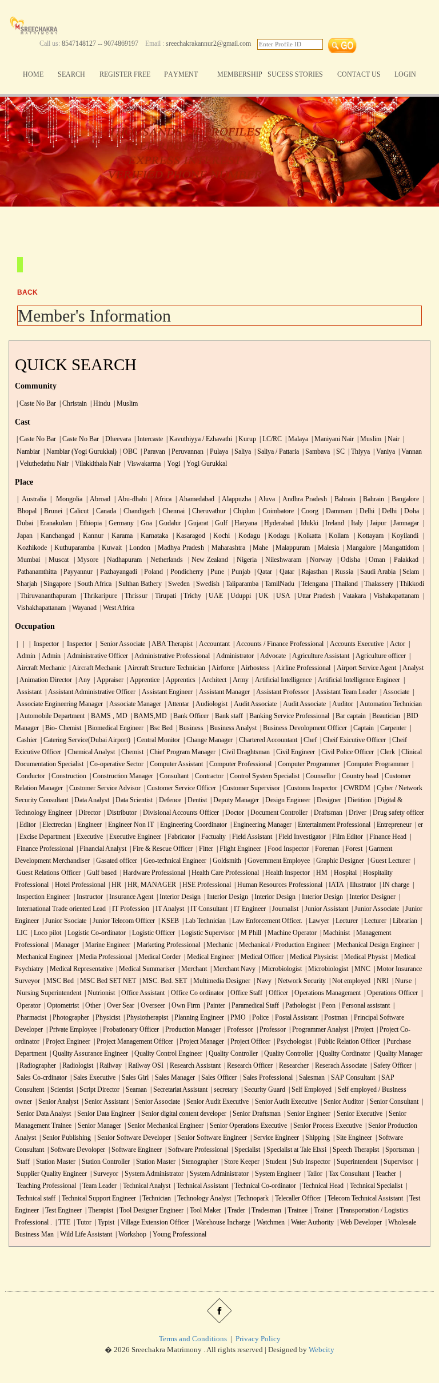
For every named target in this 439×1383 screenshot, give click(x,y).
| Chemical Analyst (89, 752)
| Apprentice (142, 680)
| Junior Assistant (324, 909)
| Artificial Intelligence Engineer (356, 680)
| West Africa (116, 608)
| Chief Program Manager (180, 752)
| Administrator (232, 656)
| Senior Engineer (306, 1114)
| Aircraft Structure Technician (164, 668)
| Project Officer (248, 1041)
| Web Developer (359, 1222)
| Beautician (384, 716)
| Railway (108, 1065)
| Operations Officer (390, 993)
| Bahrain (342, 499)
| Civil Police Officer (345, 752)
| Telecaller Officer (295, 1198)
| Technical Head (321, 1186)
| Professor (237, 1029)
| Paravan (152, 451)
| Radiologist (75, 1065)
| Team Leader (97, 1186)
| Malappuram (290, 548)
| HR (114, 885)
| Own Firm (183, 1005)
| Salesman (309, 1077)
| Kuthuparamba (71, 548)
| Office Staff (244, 993)
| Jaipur (376, 523)
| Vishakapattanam (393, 596)
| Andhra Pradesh (302, 499)
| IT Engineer (247, 909)
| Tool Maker (203, 1210)
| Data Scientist (132, 800)
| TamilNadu (277, 584)
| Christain (72, 403)
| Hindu (99, 403)
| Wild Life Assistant (83, 1234)
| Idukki (307, 523)
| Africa (160, 499)
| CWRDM (354, 788)
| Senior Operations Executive (246, 1126)
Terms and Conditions (193, 1338)
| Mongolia (65, 499)
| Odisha (347, 560)
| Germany (118, 523)
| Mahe (258, 548)
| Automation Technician (388, 704)
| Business (188, 728)
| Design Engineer (285, 800)
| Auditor (340, 704)
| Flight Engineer (238, 849)
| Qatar (262, 572)
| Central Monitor (156, 740)
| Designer (326, 800)
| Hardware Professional (151, 873)
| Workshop (130, 1234)
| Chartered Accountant (265, 740)
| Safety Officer (390, 1065)
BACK (27, 292)
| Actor (395, 644)
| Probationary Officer (128, 1029)
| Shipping (315, 1138)
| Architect (211, 680)
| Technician (154, 1198)
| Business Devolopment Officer (302, 728)
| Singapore (55, 584)
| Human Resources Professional (277, 885)
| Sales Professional (265, 1077)
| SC (338, 451)
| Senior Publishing (64, 1138)
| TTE (62, 1222)
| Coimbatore (275, 511)
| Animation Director (43, 680)
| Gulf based (99, 873)
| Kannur (90, 536)
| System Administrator (151, 1174)
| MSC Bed (58, 981)
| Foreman (324, 849)
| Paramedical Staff (253, 1005)
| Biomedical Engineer (113, 728)
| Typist (103, 1222)
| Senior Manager (97, 1126)
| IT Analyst (167, 909)
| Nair (391, 439)
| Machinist (334, 933)
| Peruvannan (185, 451)
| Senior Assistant (104, 1101)
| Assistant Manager (222, 692)
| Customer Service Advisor (103, 788)
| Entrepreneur (392, 825)
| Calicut (76, 511)
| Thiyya (359, 451)
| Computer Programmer (306, 764)
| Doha (409, 511)
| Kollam (336, 536)
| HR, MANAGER (149, 885)
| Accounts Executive (354, 644)
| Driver (355, 813)
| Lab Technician (203, 921)
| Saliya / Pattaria (276, 451)
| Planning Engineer (197, 1017)
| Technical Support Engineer (96, 1198)
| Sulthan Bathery (138, 584)
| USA (280, 596)
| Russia (341, 572)
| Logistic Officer (151, 933)
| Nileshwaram (280, 560)
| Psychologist (292, 1041)
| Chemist (130, 752)
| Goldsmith (224, 861)
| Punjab (238, 572)
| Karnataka (151, 536)
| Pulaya (216, 451)
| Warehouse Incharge (220, 1222)
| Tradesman (264, 1210)
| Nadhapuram (121, 560)
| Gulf (219, 523)
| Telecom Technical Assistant (363, 1198)
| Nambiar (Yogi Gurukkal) (79, 451)
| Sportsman (397, 1150)
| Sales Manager (172, 1077)
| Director (87, 813)
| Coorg (307, 511)
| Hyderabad (276, 523)
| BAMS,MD (148, 716)
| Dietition (357, 800)
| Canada (102, 511)
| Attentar (176, 704)
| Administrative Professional (170, 656)
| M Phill (248, 933)
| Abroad (97, 499)
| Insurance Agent (129, 897)
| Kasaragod (187, 536)
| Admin (49, 656)
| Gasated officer (114, 861)
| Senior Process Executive (325, 1126)
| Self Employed (309, 1089)
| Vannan (409, 451)
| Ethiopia (88, 523)
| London (137, 548)
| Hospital (343, 873)
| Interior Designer (370, 897)
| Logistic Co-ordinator (94, 933)
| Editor (25, 825)
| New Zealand (206, 560)
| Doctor (232, 813)
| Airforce (220, 668)
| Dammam (336, 511)
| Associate (393, 692)
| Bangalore (402, 499)
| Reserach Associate (338, 1065)
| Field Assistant (250, 837)
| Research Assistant (193, 1065)
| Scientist (59, 1089)
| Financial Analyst (100, 849)
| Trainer (321, 1210)
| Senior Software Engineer (210, 1138)
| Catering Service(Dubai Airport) (84, 740)
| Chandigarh (136, 511)
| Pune (214, 572)
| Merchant (192, 969)
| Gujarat (195, 523)
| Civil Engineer (293, 752)
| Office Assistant (141, 993)
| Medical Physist (364, 957)
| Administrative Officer (95, 656)
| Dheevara (116, 439)
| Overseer (150, 1005)
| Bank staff (226, 716)
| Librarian (402, 921)
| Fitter (203, 849)
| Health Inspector (285, 873)
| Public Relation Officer (346, 1041)
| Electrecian (54, 825)
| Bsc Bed (159, 728)
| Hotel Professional (77, 885)
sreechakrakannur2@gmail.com (208, 43)
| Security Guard (262, 1089)
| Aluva (264, 499)
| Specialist (246, 1150)
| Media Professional (103, 957)
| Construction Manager (120, 776)
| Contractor (207, 776)
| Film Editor (345, 837)
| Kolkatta (306, 536)
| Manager (64, 945)
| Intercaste (148, 439)
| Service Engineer (274, 1138)
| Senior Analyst (56, 1101)
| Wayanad (82, 608)
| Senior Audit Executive (215, 1101)
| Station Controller (103, 1162)
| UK (261, 596)
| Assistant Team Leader (344, 692)
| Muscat (56, 560)
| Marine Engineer (105, 945)
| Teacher (383, 1174)
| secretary (223, 1089)
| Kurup (245, 439)
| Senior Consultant (391, 1101)
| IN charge (393, 885)
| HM (320, 873)
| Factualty (211, 837)
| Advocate (271, 656)
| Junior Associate (374, 909)
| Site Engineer (353, 1138)
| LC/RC (270, 439)
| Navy (262, 981)
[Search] (342, 44)
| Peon (326, 1005)
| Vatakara (351, 596)
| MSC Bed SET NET (105, 981)
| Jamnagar (404, 523)
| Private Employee (71, 1029)
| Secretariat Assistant (178, 1089)
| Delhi (364, 511)
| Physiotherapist (145, 1017)
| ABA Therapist (170, 644)
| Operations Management (325, 993)
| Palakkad (403, 560)
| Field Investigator (300, 837)
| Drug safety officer (396, 813)
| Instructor (87, 897)
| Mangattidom (397, 548)
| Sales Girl (133, 1077)
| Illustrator (360, 885)
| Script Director (97, 1089)
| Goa (143, 523)
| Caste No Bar (35, 403)
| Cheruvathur (205, 511)
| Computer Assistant (174, 764)
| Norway (318, 560)
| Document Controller (277, 813)
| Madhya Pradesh (178, 548)
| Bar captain (348, 716)
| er (418, 825)
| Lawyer (316, 921)
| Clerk (385, 752)
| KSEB (168, 921)
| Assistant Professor (280, 692)
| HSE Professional (204, 885)
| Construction (66, 776)
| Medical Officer (260, 957)
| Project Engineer (65, 1041)
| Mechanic (217, 945)
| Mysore (85, 560)
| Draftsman (325, 813)
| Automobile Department (50, 716)
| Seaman (134, 1089)
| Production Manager (191, 1029)
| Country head (357, 776)
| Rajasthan (312, 572)
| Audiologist (209, 704)
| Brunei (50, 511)
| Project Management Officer (132, 1041)
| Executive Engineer (133, 837)
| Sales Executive (92, 1077)
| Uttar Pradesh (313, 596)
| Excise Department (42, 837)
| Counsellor (318, 776)
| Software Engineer (134, 1150)
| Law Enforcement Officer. (265, 921)
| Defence (167, 800)
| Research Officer (247, 1065)
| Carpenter (391, 728)
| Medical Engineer (208, 957)
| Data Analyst (89, 800)
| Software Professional (195, 1150)
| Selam (408, 572)
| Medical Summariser (144, 969)
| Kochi (218, 536)
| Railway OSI (143, 1065)
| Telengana (312, 584)
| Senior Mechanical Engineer (163, 1126)
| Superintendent (354, 1162)
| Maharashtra (225, 548)
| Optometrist (60, 1005)
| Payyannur (75, 572)
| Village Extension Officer (152, 1222)
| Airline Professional (301, 668)
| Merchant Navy (232, 969)
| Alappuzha (234, 499)
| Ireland (333, 523)
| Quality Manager (397, 1053)
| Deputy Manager (234, 800)
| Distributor (119, 813)
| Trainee (295, 1210)
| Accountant (212, 644)
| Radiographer (35, 1065)
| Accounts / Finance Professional (278, 644)
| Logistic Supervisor (205, 933)
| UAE (213, 596)
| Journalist (283, 909)
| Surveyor (103, 1174)
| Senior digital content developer (181, 1114)
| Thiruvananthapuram (45, 596)
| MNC (360, 969)
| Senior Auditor (341, 1101)
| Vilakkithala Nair (95, 463)
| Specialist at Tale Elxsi (295, 1150)
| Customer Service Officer (179, 788)
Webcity (321, 1349)
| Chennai (170, 511)
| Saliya (240, 451)
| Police (258, 1017)
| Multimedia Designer (219, 981)
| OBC (127, 451)
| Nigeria (244, 560)
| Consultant (172, 776)
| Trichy (189, 596)
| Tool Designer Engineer (149, 1210)
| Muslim (125, 403)
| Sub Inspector (309, 1162)
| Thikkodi (409, 584)
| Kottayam (368, 536)
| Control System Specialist (262, 776)
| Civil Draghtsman (243, 752)
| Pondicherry (184, 572)
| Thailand (344, 584)
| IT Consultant (207, 909)
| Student (273, 1162)
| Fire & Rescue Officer (161, 849)
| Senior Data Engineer (104, 1114)
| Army (238, 680)
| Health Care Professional (223, 873)
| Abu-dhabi (129, 499)
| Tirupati (163, 596)
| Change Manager (207, 740)
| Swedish (206, 584)
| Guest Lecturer (388, 861)
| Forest (351, 849)
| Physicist (105, 1017)
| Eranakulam (54, 523)
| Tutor (81, 1222)
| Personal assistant (363, 1005)
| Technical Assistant (200, 1186)
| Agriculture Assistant (318, 656)
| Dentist (195, 800)
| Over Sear (118, 1005)
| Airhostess (253, 668)
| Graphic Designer (338, 861)
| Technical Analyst (144, 1186)
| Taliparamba (239, 584)
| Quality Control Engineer (166, 1053)
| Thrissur (133, 596)
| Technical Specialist (373, 1186)
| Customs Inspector (310, 788)
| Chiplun (241, 511)
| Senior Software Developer (132, 1138)
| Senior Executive (357, 1114)
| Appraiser (107, 680)
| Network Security (299, 981)
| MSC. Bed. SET (162, 981)
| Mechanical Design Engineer (373, 945)
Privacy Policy (258, 1338)
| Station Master (54, 1162)
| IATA (334, 885)
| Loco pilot (45, 933)
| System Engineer (275, 1174)
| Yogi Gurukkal (204, 463)
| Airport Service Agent (364, 668)
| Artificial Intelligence (281, 680)
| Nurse (401, 981)
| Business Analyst (231, 728)
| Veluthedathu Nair (42, 463)
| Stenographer (197, 1162)
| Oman (373, 560)
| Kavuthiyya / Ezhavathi (198, 439)
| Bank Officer (189, 716)
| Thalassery (376, 584)
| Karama (119, 536)
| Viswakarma (141, 463)
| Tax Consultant (346, 1174)
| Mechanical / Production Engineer (282, 945)
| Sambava (315, 451)
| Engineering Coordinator (191, 825)
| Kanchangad (54, 536)
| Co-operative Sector (114, 764)
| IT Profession (128, 909)
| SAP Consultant (350, 1077)
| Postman (334, 1017)
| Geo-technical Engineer (172, 861)
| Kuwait (109, 548)
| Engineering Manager (260, 825)
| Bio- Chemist (61, 728)
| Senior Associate (119, 644)
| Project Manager (199, 1041)
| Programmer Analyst (318, 1029)
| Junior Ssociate (63, 921)
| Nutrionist (99, 993)
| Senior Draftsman (254, 1114)
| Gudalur (167, 523)
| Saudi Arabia (375, 572)
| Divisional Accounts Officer (178, 813)
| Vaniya (383, 451)
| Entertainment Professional (331, 825)
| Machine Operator (290, 933)
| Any (82, 680)
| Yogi (171, 463)
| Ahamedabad (194, 499)
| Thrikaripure (97, 596)
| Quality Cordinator (342, 1053)
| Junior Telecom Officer (121, 921)
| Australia (30, 499)
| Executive (87, 837)
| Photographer (68, 1017)
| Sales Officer (217, 1077)
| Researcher (291, 1065)
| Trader (234, 1210)
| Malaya (296, 439)
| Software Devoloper (75, 1150)
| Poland (151, 572)
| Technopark (251, 1198)
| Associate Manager (133, 704)
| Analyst (411, 668)
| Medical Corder (158, 957)
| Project (361, 1029)
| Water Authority (310, 1222)
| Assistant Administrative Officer (89, 692)
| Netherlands (163, 560)
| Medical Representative (79, 969)
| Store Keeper (240, 1162)
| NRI (380, 981)
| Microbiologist (279, 969)
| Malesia (325, 548)
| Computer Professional (238, 764)
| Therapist (98, 1210)
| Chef (308, 740)
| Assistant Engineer (165, 692)
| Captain (361, 728)
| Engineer (87, 825)
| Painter (213, 1005)
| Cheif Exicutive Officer (352, 740)
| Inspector (43, 644)
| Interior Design (178, 897)
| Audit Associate (253, 704)
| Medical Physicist (311, 957)
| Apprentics (178, 680)
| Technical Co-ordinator (263, 1186)
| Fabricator (179, 837)
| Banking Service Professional (287, 716)
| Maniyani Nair (332, 439)
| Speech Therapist (353, 1150)
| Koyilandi (402, 536)
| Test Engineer (61, 1210)
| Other (91, 1005)
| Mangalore (358, 548)
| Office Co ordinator (195, 993)
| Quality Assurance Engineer (88, 1053)
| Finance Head (385, 837)
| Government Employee (276, 861)
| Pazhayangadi (116, 572)
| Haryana (243, 523)
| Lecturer (344, 921)
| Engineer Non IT (128, 825)
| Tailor (312, 1174)
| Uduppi (238, 596)
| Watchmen (268, 1222)
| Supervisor (396, 1162)
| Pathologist (298, 1005)
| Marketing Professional (166, 945)
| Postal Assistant (294, 1017)
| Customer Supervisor (250, 788)
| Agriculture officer (378, 656)
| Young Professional (177, 1234)
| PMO (236, 1017)
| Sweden (176, 584)
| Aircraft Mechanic (94, 668)
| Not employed (349, 981)
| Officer (276, 993)
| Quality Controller (231, 1053)
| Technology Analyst (202, 1198)
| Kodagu (246, 536)
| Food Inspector (286, 849)
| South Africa (92, 584)
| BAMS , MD (106, 716)
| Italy (355, 523)
